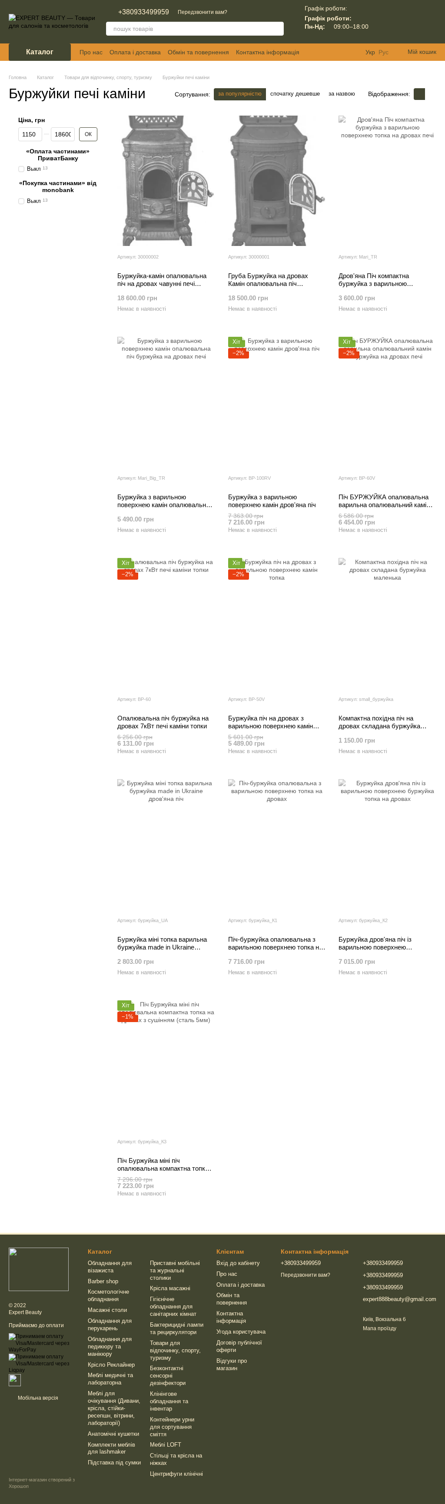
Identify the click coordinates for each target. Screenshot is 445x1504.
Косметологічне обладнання (108, 1295)
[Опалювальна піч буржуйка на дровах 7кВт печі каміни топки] (166, 623)
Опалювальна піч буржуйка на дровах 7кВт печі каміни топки (163, 722)
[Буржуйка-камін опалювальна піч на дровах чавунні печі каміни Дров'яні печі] (166, 181)
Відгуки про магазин (231, 1364)
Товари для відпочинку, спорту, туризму (175, 1350)
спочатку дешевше (295, 93)
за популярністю (240, 93)
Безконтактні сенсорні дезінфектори (168, 1375)
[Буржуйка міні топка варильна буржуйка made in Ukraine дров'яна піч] (166, 844)
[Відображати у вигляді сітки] (419, 94)
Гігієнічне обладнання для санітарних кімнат (173, 1306)
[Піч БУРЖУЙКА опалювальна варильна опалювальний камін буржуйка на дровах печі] (387, 402)
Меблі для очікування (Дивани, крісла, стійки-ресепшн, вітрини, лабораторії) (114, 1408)
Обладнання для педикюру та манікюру (110, 1346)
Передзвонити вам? (202, 12)
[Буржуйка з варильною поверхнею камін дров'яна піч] (277, 402)
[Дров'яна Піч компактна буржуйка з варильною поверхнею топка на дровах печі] (387, 181)
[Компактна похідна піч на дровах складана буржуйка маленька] (387, 623)
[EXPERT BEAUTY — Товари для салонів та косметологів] (39, 1269)
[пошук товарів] (277, 29)
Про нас (91, 52)
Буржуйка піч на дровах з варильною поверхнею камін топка (270, 725)
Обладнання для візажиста (110, 1267)
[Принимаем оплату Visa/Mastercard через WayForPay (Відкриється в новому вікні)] (42, 1343)
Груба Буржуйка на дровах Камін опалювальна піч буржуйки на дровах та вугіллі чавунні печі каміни (273, 287)
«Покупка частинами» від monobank (57, 186)
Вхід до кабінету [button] (238, 1263)
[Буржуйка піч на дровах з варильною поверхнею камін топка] (277, 623)
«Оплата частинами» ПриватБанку (58, 155)
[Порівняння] (384, 22)
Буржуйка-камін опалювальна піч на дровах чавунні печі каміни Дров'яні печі (161, 283)
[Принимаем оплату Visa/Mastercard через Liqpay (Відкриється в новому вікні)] (42, 1363)
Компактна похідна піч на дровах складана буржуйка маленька (379, 725)
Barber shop (103, 1281)
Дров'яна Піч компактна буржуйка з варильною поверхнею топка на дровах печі (387, 283)
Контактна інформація (267, 52)
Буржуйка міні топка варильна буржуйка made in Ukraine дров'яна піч (162, 947)
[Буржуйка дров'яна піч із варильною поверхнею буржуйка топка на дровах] (387, 844)
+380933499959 (143, 12)
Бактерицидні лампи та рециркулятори (176, 1328)
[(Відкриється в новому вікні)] (15, 1380)
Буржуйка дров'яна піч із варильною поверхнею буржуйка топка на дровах (378, 947)
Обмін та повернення (198, 52)
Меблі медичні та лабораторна (110, 1379)
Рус (384, 52)
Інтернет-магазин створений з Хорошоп (42, 1482)
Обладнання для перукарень (110, 1324)
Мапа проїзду (379, 1328)
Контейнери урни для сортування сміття (172, 1427)
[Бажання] (407, 22)
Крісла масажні (170, 1288)
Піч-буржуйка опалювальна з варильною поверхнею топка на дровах (275, 947)
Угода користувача (241, 1331)
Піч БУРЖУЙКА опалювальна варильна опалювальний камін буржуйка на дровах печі (384, 504)
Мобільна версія (37, 1398)
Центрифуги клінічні (176, 1474)
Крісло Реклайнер (111, 1364)
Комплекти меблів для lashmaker (111, 1448)
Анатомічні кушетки (113, 1434)
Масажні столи (107, 1310)
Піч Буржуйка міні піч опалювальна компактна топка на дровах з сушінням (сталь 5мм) (163, 1172)
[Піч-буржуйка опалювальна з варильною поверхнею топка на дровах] (277, 844)
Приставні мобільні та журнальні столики (175, 1270)
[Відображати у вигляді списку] (430, 94)
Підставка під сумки (114, 1462)
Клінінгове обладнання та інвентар (169, 1401)
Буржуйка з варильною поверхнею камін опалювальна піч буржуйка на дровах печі (163, 504)
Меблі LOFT (165, 1444)
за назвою (342, 93)
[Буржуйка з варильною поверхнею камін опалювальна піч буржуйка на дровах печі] (166, 402)
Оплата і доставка (135, 52)
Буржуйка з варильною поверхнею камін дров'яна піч (272, 500)
